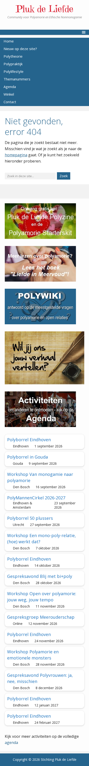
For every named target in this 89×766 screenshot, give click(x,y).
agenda (11, 742)
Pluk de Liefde (44, 9)
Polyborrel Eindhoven (29, 439)
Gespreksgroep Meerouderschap (41, 617)
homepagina (16, 155)
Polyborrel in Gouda (27, 457)
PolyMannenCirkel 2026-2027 (36, 498)
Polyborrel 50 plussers (30, 518)
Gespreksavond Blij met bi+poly (39, 576)
